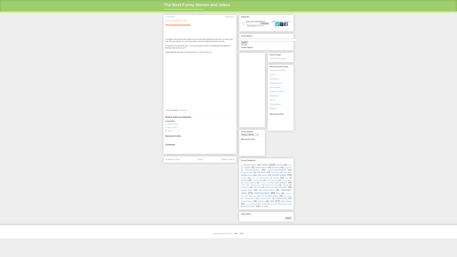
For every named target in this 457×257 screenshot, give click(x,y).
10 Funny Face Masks (278, 58)
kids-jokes (282, 187)
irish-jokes (257, 187)
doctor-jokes (279, 175)
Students (254, 204)
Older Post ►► (228, 159)
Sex (272, 201)
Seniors (261, 201)
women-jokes (249, 206)
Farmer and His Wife (277, 70)
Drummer (273, 108)
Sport (246, 204)
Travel (263, 204)
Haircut (272, 100)
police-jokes (273, 196)
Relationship (281, 198)
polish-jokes (287, 196)
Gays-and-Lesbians (278, 182)
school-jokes (183, 110)
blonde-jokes (261, 167)
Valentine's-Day (286, 204)
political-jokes (249, 198)
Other (262, 196)
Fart (286, 178)
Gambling (263, 183)
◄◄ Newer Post (172, 159)
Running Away (275, 87)
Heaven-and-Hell (271, 185)
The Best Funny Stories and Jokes (197, 5)
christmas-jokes (252, 170)
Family (276, 178)
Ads (242, 165)
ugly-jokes (273, 204)
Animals (279, 165)
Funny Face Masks (277, 91)
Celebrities (288, 168)
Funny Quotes (257, 180)
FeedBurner (260, 26)
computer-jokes (247, 172)
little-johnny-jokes (266, 190)
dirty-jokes (262, 175)
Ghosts (243, 185)
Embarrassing (264, 178)
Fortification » (230, 17)
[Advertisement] (193, 32)
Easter (254, 178)
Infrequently (274, 96)
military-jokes (252, 196)
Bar (249, 167)
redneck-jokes (265, 198)
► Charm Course (171, 127)
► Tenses (169, 131)
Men (278, 193)
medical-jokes (262, 193)
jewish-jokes (269, 187)
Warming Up (274, 79)
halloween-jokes (255, 185)
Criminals (274, 172)
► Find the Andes (171, 124)
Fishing (244, 180)
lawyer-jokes (246, 190)
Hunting (285, 185)
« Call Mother (169, 17)
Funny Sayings (271, 180)
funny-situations (250, 183)
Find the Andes (275, 104)
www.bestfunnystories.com (223, 233)
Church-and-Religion (277, 170)
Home (200, 159)
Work (262, 206)
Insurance (244, 187)
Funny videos (287, 180)
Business (275, 167)
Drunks (243, 178)
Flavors (272, 75)
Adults (264, 164)
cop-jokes (261, 172)
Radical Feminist (276, 83)
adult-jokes (251, 165)
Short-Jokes (286, 201)
